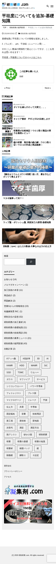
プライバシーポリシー (13, 471)
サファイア (25, 379)
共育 (22, 407)
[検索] (31, 262)
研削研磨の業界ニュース (15, 338)
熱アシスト (12, 434)
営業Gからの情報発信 (14, 306)
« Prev (7, 88)
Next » (48, 88)
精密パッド (25, 448)
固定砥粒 (11, 414)
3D (38, 358)
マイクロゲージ (14, 400)
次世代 (10, 428)
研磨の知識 (40, 441)
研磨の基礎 (22, 441)
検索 (6, 256)
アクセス (7, 477)
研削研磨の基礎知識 (13, 327)
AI (47, 358)
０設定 (36, 455)
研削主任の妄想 (11, 317)
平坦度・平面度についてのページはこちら (22, 57)
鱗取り (23, 455)
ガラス (10, 379)
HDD (22, 365)
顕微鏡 (10, 455)
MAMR (34, 365)
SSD (9, 372)
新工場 (10, 421)
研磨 (9, 441)
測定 (22, 428)
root (21, 76)
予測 (45, 400)
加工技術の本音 (11, 290)
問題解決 (8, 301)
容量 (24, 414)
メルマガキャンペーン (14, 285)
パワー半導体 (36, 386)
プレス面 (32, 393)
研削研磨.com (24, 555)
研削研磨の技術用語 (13, 333)
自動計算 (8, 349)
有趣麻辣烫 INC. (11, 311)
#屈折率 (26, 358)
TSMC (21, 372)
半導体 (33, 407)
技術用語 (37, 414)
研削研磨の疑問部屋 (28, 34)
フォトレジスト (14, 393)
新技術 (23, 421)
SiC (46, 365)
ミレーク (32, 400)
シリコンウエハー (15, 386)
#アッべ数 (11, 358)
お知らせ (8, 279)
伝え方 (10, 407)
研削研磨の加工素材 (13, 322)
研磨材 (10, 448)
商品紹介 (8, 295)
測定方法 (34, 428)
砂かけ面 (28, 434)
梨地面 (36, 421)
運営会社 (7, 466)
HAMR (10, 365)
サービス (41, 379)
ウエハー (34, 372)
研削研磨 (43, 434)
